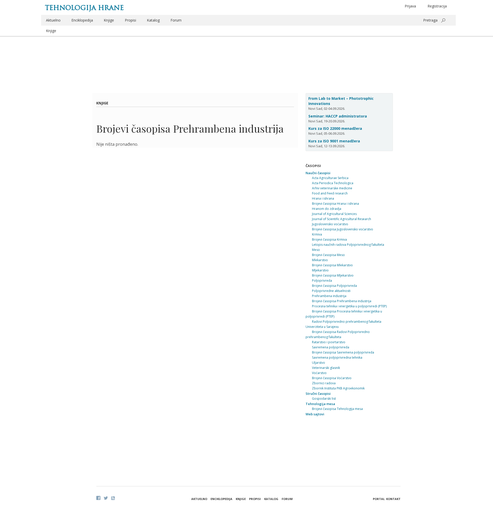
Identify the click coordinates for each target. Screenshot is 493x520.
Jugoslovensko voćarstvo (330, 224)
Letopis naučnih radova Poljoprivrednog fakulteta (348, 244)
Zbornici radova (324, 383)
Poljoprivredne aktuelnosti (331, 291)
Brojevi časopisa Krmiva (329, 239)
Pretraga (430, 20)
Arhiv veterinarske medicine (332, 188)
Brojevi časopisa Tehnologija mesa (337, 409)
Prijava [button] (410, 6)
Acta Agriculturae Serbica (330, 178)
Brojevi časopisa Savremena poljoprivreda (343, 352)
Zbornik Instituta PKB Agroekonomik (338, 388)
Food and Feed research (330, 193)
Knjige (109, 20)
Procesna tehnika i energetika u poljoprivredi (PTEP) (349, 306)
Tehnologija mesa (320, 403)
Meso (316, 250)
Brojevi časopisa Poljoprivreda (334, 285)
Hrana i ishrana (323, 198)
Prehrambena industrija (329, 296)
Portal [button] (379, 499)
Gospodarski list (324, 398)
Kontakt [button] (393, 499)
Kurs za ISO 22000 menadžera (335, 128)
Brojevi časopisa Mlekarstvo (332, 265)
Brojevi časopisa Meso (328, 255)
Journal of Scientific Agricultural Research (341, 219)
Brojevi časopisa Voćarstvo (332, 378)
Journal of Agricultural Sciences (334, 214)
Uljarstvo (318, 362)
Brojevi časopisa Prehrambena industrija (341, 301)
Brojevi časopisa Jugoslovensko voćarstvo (342, 229)
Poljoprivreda (322, 280)
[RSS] (113, 498)
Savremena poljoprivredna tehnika (337, 357)
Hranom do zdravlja (326, 209)
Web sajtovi (315, 414)
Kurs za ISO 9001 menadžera (334, 141)
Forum (176, 20)
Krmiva (317, 234)
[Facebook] (98, 498)
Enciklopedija (82, 20)
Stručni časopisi (318, 393)
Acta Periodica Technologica (332, 183)
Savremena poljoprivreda (330, 347)
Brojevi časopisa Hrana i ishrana (335, 203)
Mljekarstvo (320, 270)
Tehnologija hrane (84, 8)
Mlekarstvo (320, 260)
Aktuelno (53, 20)
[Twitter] (106, 498)
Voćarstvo (319, 373)
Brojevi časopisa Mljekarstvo (333, 275)
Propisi (130, 20)
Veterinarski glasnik (326, 368)
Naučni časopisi (318, 173)
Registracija (437, 6)
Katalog (153, 20)
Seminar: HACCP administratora (337, 116)
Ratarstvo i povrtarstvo (328, 342)
